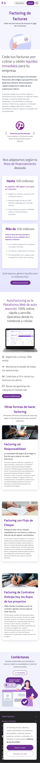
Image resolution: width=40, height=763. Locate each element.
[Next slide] (33, 133)
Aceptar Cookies (20, 747)
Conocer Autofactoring (12, 396)
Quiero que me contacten (20, 283)
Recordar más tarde (20, 754)
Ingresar (30, 3)
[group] (20, 132)
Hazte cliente (20, 3)
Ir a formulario (20, 672)
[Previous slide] (6, 133)
